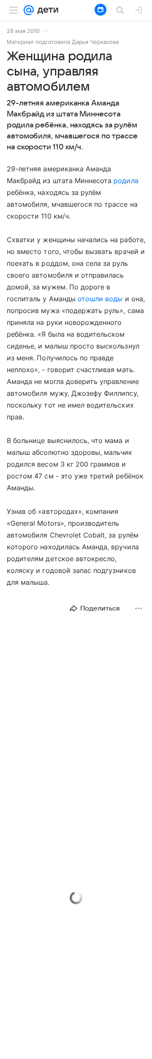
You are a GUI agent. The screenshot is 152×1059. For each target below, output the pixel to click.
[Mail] (29, 10)
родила (126, 180)
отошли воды (100, 298)
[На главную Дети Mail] (46, 10)
